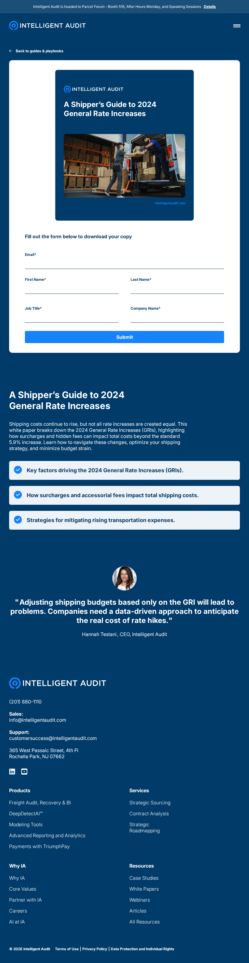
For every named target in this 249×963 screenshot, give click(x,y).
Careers (18, 911)
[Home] (47, 25)
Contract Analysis (149, 813)
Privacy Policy (94, 949)
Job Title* (33, 308)
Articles (137, 911)
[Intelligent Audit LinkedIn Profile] (12, 771)
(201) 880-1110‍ (25, 702)
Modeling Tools (26, 824)
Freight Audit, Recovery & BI (40, 803)
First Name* (35, 279)
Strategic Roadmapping (144, 827)
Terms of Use (67, 949)
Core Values (22, 889)
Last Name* (141, 279)
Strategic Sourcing (149, 803)
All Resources (144, 922)
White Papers (144, 889)
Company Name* (146, 308)
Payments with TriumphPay (39, 846)
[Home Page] (57, 683)
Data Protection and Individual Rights (142, 949)
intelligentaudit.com (170, 203)
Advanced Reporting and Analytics (47, 835)
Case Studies (144, 878)
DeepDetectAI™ (26, 813)
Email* (30, 254)
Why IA (17, 878)
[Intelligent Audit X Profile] (24, 771)
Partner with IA (25, 900)
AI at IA (17, 922)
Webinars (139, 900)
